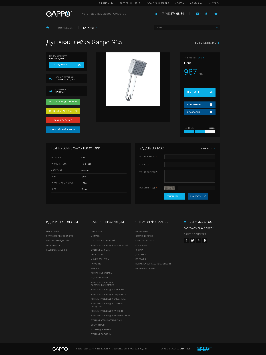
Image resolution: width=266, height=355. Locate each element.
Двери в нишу (98, 325)
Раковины (96, 264)
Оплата (179, 3)
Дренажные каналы (101, 273)
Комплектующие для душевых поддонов (107, 305)
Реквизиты (141, 245)
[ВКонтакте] (204, 240)
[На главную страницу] (59, 14)
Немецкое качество (56, 250)
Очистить (195, 196)
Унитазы (95, 236)
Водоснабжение (99, 278)
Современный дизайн (58, 240)
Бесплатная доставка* (63, 101)
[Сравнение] (197, 13)
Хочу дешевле (59, 65)
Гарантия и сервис (158, 3)
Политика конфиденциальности (153, 264)
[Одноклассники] (198, 240)
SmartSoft (186, 349)
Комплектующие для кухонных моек (110, 315)
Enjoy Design (53, 231)
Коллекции (65, 28)
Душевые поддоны (101, 334)
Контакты (214, 3)
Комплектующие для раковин (107, 311)
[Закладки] (206, 13)
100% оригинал (63, 120)
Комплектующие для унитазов (107, 290)
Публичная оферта (145, 268)
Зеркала (95, 268)
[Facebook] (186, 240)
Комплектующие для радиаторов (108, 294)
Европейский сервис (63, 129)
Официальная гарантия (63, 111)
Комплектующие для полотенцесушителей (102, 283)
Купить (193, 92)
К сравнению (194, 104)
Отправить (173, 196)
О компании (106, 3)
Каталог (89, 28)
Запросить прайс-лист (198, 228)
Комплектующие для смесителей (108, 299)
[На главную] (47, 27)
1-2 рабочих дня (65, 78)
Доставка (196, 3)
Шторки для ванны (101, 329)
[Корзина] (216, 13)
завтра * (62, 90)
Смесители (96, 231)
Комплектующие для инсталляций (109, 245)
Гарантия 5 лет (53, 245)
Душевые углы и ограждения (106, 320)
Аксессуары (97, 254)
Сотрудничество (130, 3)
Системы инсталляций (103, 240)
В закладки (193, 112)
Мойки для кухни (100, 259)
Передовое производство (59, 236)
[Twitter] (192, 240)
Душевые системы (100, 250)
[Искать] (217, 28)
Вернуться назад (206, 43)
